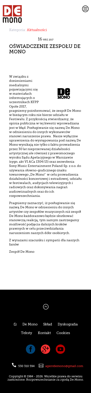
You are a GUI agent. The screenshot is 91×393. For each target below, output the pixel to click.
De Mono (30, 324)
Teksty (26, 333)
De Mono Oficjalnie (32, 14)
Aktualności (37, 30)
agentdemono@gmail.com (64, 366)
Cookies (63, 333)
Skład (47, 324)
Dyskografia (68, 324)
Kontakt (44, 333)
